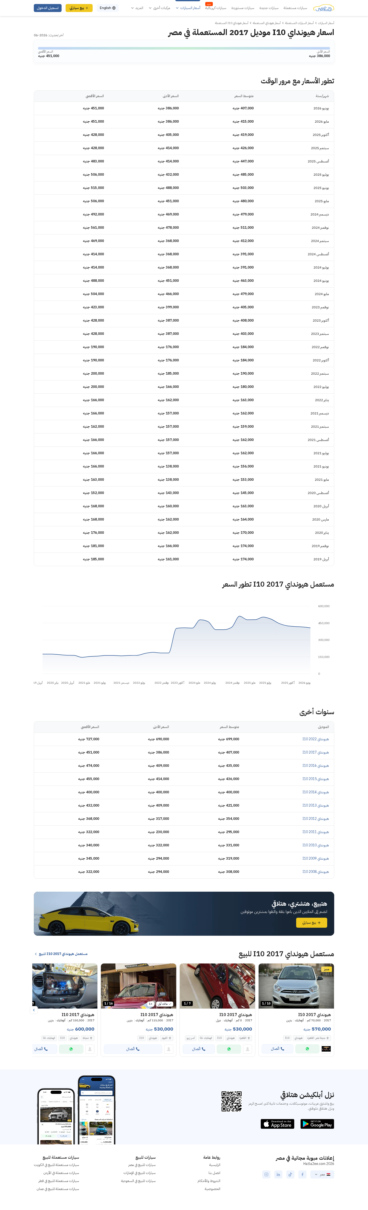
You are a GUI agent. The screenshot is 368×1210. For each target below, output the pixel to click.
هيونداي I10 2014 (315, 792)
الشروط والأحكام (209, 1180)
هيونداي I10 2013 (315, 805)
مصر (322, 1174)
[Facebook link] (302, 1174)
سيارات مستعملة (295, 8)
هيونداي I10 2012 (315, 818)
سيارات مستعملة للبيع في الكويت (56, 1164)
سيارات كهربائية (215, 8)
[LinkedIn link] (278, 1174)
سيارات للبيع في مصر (142, 1164)
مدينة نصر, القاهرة (316, 1038)
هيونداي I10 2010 (315, 845)
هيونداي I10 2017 (315, 752)
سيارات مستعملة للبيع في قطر (59, 1180)
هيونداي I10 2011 (315, 832)
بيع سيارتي (77, 8)
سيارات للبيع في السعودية (138, 1180)
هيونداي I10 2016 (315, 765)
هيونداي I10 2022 (315, 739)
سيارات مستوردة (242, 8)
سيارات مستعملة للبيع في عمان (58, 1188)
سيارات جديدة (269, 8)
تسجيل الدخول (48, 8)
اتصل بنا (214, 1172)
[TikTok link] (290, 1174)
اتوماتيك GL (206, 1038)
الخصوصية (212, 1188)
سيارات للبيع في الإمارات (139, 1172)
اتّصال (275, 1048)
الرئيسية (214, 1164)
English (105, 8)
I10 (287, 1038)
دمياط (86, 1038)
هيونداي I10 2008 (315, 871)
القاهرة (243, 1038)
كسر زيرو (191, 1038)
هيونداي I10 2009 (315, 858)
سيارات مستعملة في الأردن (61, 1172)
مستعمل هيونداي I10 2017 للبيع (63, 953)
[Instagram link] (266, 1174)
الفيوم (164, 1038)
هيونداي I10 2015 (315, 779)
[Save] (265, 969)
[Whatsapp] (307, 1048)
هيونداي (298, 1038)
